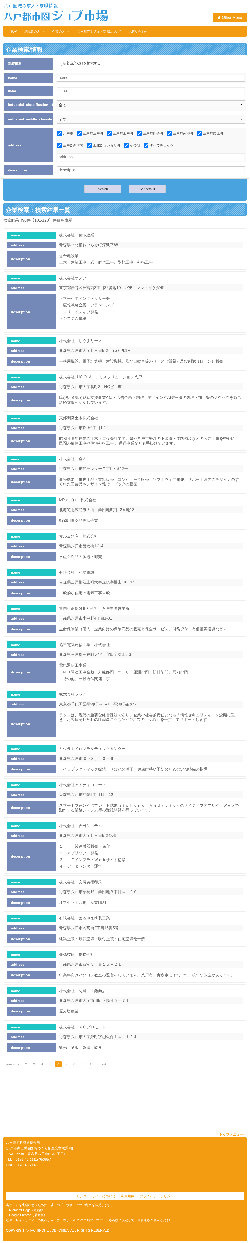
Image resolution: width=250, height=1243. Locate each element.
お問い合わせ (138, 31)
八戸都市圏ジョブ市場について (99, 31)
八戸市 (68, 133)
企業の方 (58, 31)
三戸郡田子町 (153, 133)
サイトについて (104, 1196)
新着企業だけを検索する (82, 63)
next (103, 1064)
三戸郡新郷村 (73, 145)
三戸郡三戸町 (93, 133)
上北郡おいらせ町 (106, 145)
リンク (81, 1196)
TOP (13, 31)
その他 (135, 145)
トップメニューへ (233, 1134)
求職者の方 (32, 31)
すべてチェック (162, 145)
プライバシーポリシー (157, 1196)
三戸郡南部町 (183, 133)
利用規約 (128, 1196)
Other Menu (231, 17)
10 (92, 1064)
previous (12, 1064)
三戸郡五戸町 (123, 133)
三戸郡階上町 (213, 133)
